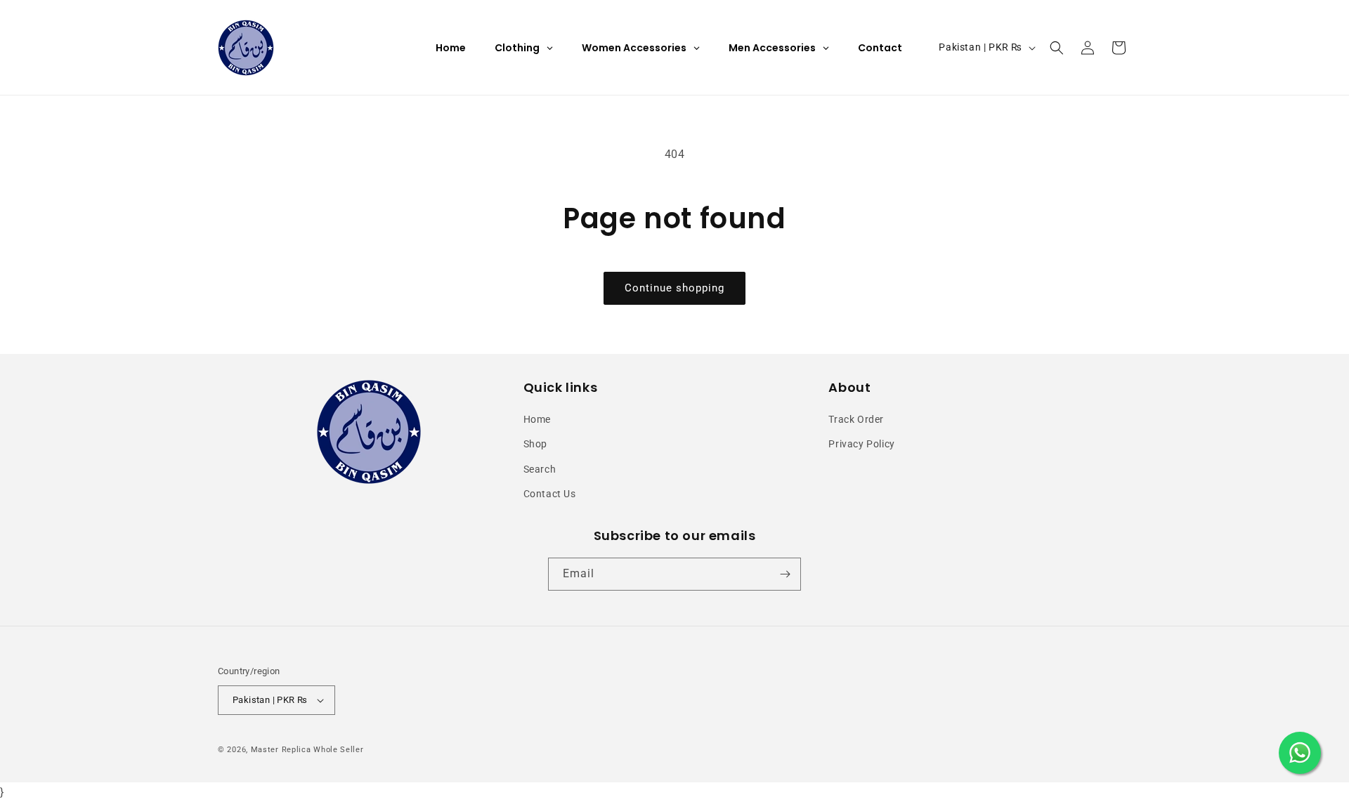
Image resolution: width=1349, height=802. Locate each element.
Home (537, 419)
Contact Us (549, 493)
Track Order (856, 419)
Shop (535, 443)
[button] (1056, 47)
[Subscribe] (784, 574)
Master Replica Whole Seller (307, 749)
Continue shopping (674, 288)
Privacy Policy (861, 443)
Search (539, 469)
